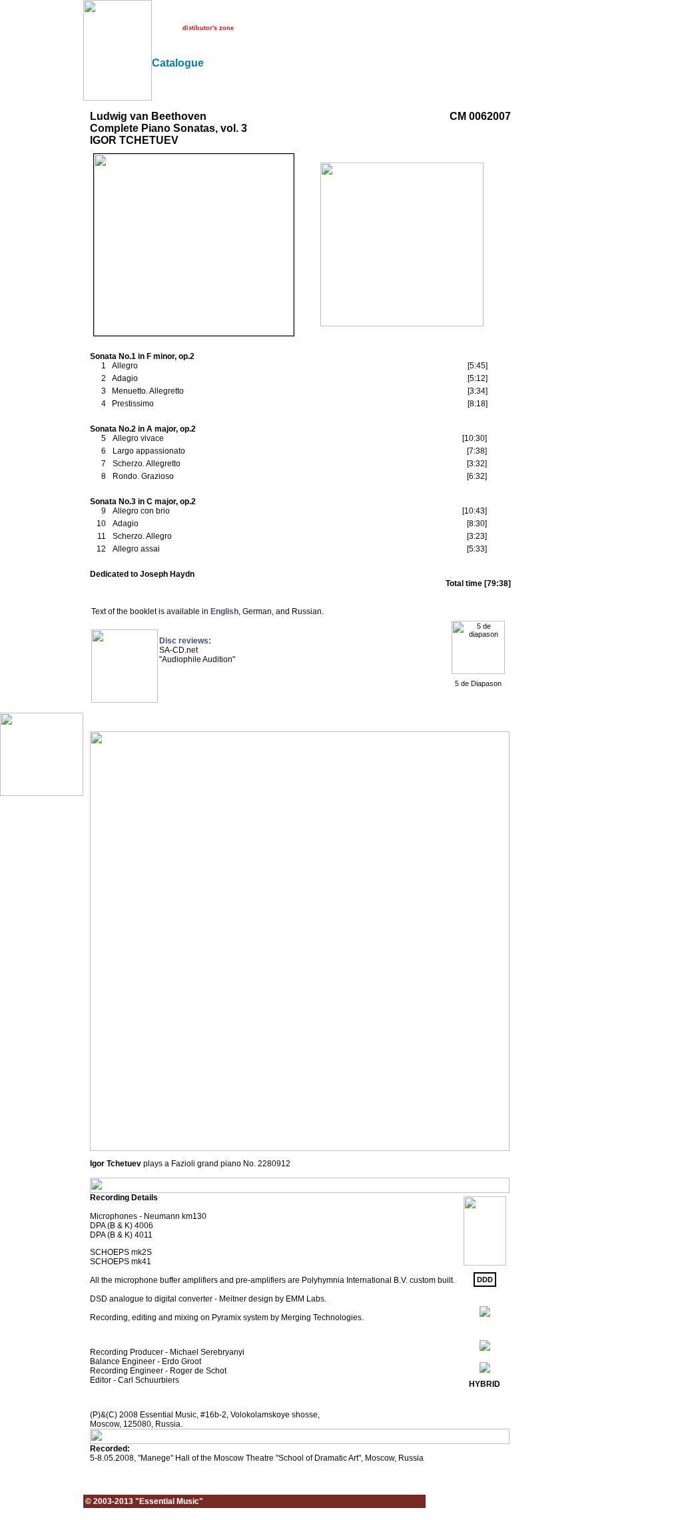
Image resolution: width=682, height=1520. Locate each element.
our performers (297, 16)
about (159, 16)
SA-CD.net (178, 650)
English (224, 611)
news (187, 16)
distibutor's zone (208, 28)
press (256, 16)
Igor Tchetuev (115, 1163)
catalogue (221, 16)
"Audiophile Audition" (197, 659)
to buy (160, 28)
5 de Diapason (478, 683)
